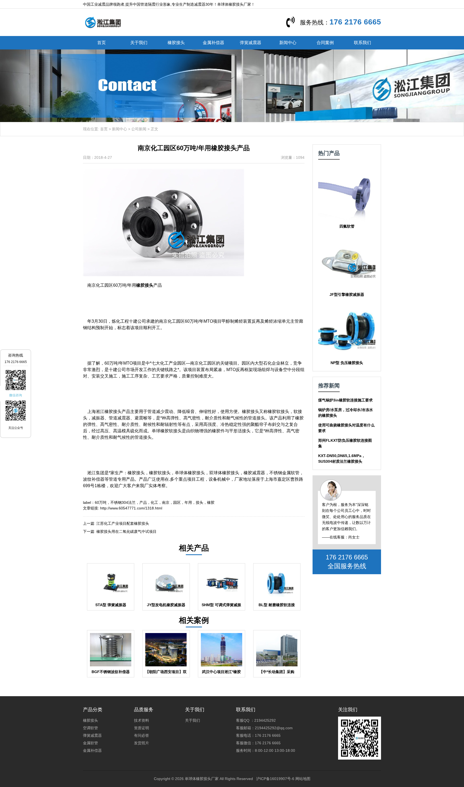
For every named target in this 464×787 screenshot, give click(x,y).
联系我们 (362, 42)
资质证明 (141, 728)
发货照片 (141, 743)
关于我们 (138, 42)
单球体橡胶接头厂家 (202, 779)
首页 (101, 42)
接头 (199, 502)
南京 (165, 502)
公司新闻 (138, 129)
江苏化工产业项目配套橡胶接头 (122, 523)
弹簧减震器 (250, 42)
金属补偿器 (213, 42)
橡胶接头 (176, 42)
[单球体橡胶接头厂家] (103, 22)
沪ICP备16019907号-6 (275, 779)
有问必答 (141, 735)
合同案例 (325, 42)
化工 (154, 502)
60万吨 (101, 502)
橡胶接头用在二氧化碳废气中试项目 (126, 531)
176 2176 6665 (355, 22)
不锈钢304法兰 (123, 502)
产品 (143, 502)
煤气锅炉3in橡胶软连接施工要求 (345, 400)
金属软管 (90, 743)
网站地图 (302, 779)
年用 (188, 502)
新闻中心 (287, 42)
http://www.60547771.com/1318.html (131, 508)
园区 (177, 502)
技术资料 (141, 720)
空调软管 (90, 728)
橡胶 (211, 502)
